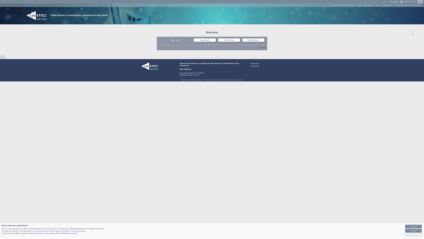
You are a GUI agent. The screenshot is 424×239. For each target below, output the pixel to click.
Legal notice (185, 80)
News (359, 5)
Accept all (413, 226)
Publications (387, 5)
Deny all (413, 231)
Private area (254, 66)
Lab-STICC (342, 5)
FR (416, 2)
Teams (377, 5)
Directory (351, 5)
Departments (368, 5)
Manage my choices (413, 235)
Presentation (254, 63)
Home (333, 5)
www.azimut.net (238, 80)
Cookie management (196, 80)
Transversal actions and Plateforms (407, 5)
